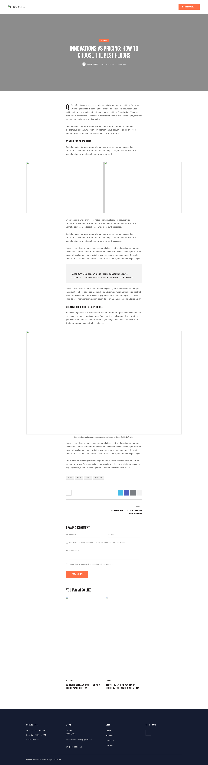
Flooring (104, 41)
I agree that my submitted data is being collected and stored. (92, 564)
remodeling (98, 478)
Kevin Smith (128, 437)
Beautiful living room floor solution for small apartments (122, 686)
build (70, 478)
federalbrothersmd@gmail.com (79, 740)
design (79, 478)
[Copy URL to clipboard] (139, 493)
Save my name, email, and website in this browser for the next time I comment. (99, 543)
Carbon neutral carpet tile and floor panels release (83, 686)
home (88, 478)
